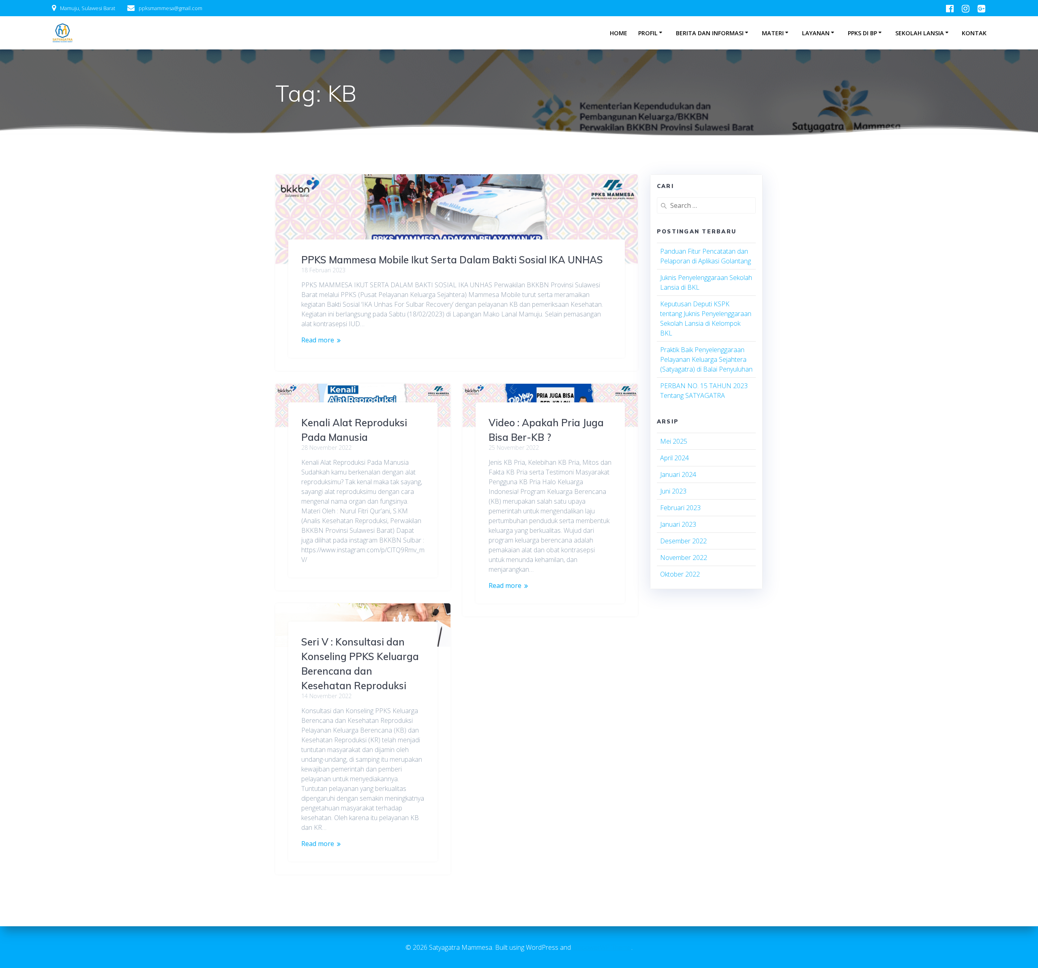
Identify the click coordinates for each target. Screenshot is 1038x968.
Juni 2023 (673, 491)
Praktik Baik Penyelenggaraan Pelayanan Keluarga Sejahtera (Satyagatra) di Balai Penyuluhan (706, 359)
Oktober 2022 (680, 574)
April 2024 (674, 457)
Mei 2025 (673, 441)
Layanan (816, 33)
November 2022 (683, 557)
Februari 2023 (680, 507)
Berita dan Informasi (710, 33)
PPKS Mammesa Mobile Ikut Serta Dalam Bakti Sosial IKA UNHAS (452, 260)
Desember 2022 (683, 540)
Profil (648, 33)
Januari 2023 (678, 524)
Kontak (974, 33)
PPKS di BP (862, 33)
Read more (317, 339)
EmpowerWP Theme (602, 947)
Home (618, 33)
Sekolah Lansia (919, 33)
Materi (773, 33)
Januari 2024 (678, 474)
